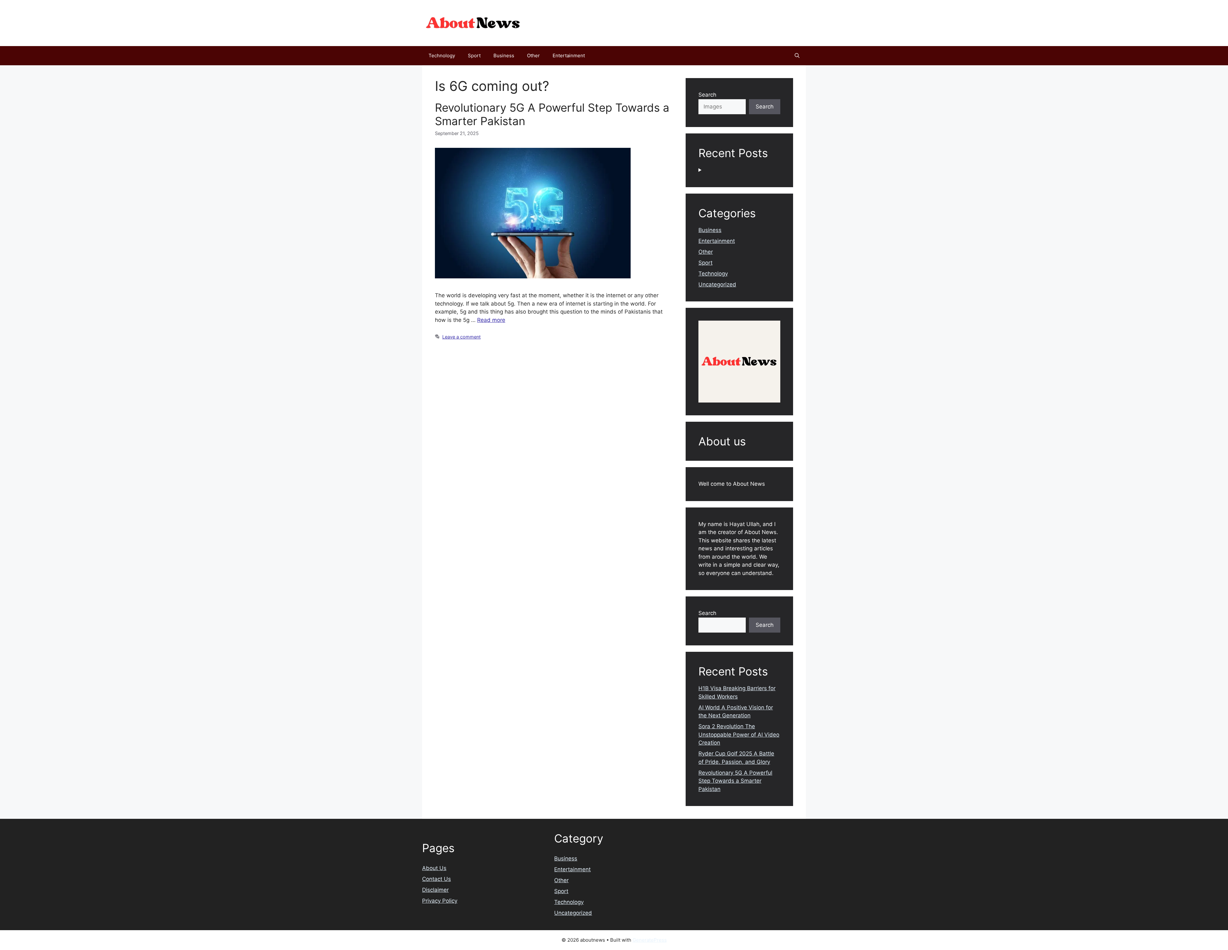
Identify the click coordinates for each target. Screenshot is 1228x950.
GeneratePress (650, 940)
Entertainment (569, 55)
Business (503, 55)
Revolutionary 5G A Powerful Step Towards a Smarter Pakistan (735, 781)
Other (533, 55)
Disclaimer (435, 890)
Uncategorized (717, 284)
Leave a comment (461, 336)
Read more (491, 320)
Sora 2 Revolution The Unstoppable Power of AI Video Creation (738, 734)
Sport (474, 55)
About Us (434, 868)
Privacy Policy (439, 901)
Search (707, 95)
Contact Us (436, 879)
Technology (442, 55)
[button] (797, 55)
